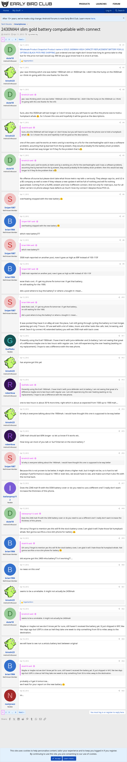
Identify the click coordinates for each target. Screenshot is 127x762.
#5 (123, 155)
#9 (123, 264)
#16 (123, 453)
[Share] (120, 45)
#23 (123, 639)
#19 (123, 538)
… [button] (12, 39)
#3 (123, 89)
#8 (123, 240)
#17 (123, 483)
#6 (123, 194)
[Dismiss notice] (123, 18)
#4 (123, 122)
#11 (123, 336)
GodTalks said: (27, 385)
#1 (123, 45)
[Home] (100, 9)
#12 (123, 358)
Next (21, 39)
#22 (123, 609)
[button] (22, 10)
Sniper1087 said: (28, 221)
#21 (123, 587)
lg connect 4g (33, 34)
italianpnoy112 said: (30, 513)
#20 (123, 565)
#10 (123, 297)
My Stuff (16, 10)
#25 (123, 691)
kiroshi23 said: (28, 94)
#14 (123, 409)
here (93, 18)
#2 (123, 67)
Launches (101, 3)
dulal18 (6, 34)
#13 (123, 380)
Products (84, 3)
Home (6, 10)
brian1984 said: (28, 245)
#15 (123, 431)
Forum (116, 3)
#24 (123, 661)
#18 (123, 508)
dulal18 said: (27, 127)
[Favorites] (103, 9)
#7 (123, 216)
